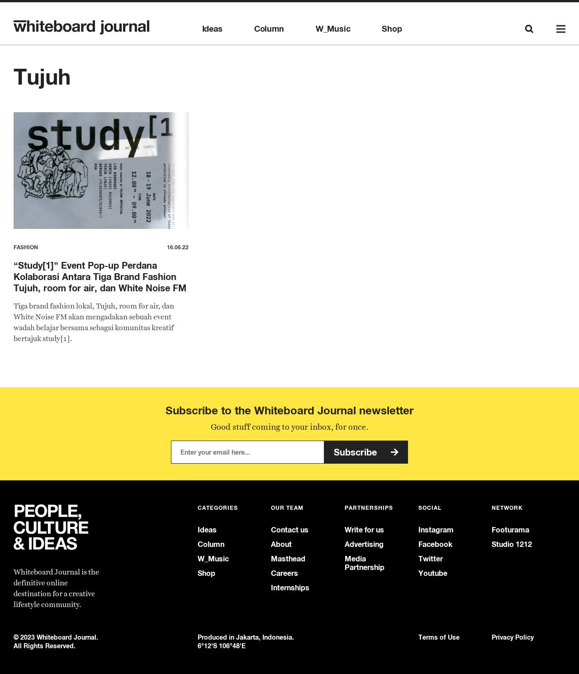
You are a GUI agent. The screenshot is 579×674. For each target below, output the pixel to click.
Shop (392, 28)
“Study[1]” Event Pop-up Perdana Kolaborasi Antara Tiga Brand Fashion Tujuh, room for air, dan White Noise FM (100, 277)
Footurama (510, 530)
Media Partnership (364, 563)
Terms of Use (439, 637)
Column (269, 28)
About (281, 544)
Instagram (436, 530)
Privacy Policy (513, 637)
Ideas (212, 28)
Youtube (432, 573)
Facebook (435, 544)
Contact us (289, 530)
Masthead (288, 559)
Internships (290, 588)
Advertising (364, 544)
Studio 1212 (512, 544)
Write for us (364, 530)
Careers (284, 573)
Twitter (430, 559)
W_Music (333, 28)
